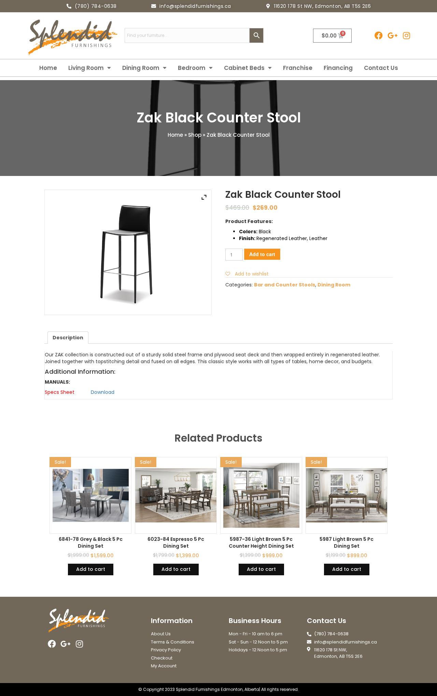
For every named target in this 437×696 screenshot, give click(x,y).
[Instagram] (406, 36)
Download (102, 392)
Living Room (86, 68)
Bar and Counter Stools (284, 284)
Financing (338, 68)
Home (48, 68)
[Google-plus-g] (392, 36)
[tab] (67, 337)
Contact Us (381, 68)
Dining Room (140, 68)
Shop (194, 134)
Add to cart (262, 254)
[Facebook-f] (378, 36)
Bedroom (192, 68)
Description (68, 337)
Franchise (297, 68)
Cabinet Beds (244, 68)
